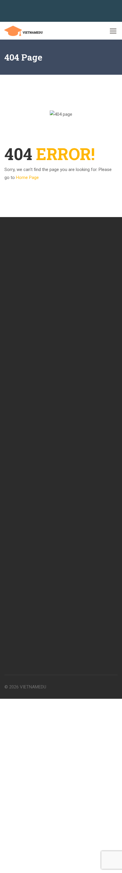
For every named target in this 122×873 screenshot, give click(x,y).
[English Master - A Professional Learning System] (23, 31)
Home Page (27, 177)
